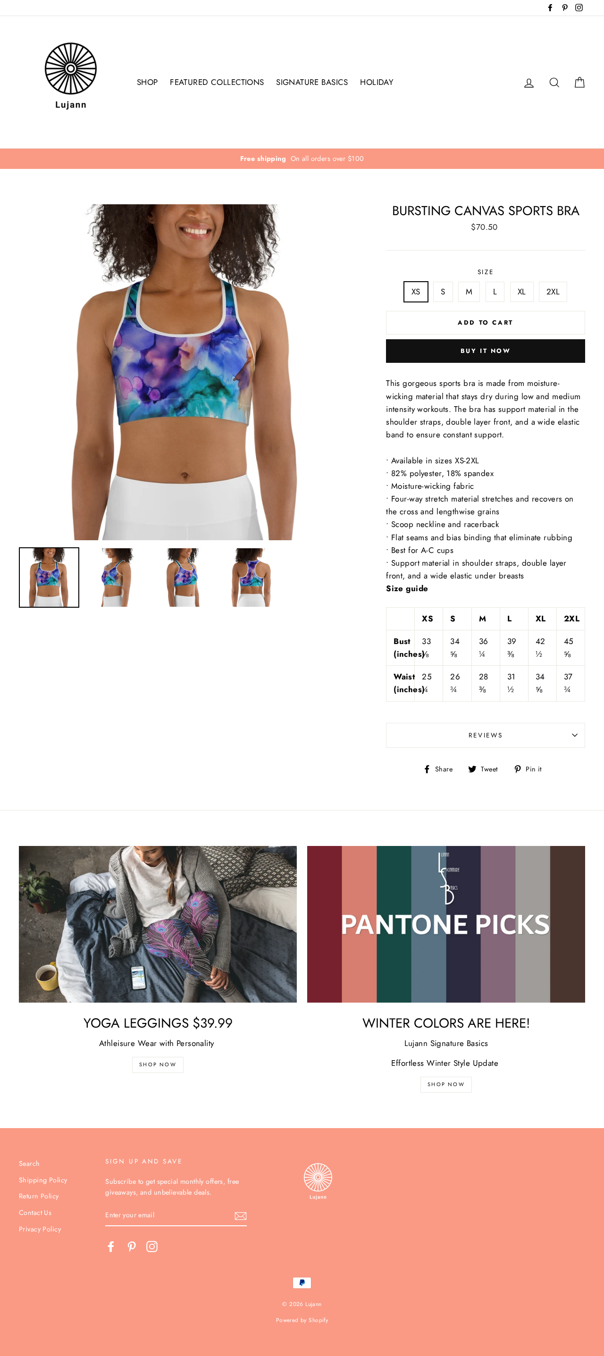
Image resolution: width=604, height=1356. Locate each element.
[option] (302, 158)
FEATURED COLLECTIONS (217, 82)
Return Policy (39, 1196)
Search (29, 1163)
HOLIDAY (377, 82)
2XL (553, 291)
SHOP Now (157, 1064)
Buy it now (486, 350)
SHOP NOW (446, 1084)
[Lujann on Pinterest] (131, 1246)
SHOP (147, 82)
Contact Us (35, 1212)
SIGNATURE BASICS (312, 82)
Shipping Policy (43, 1180)
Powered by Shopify (302, 1320)
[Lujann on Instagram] (152, 1246)
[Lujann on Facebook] (111, 1246)
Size (486, 271)
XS (415, 291)
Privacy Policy (40, 1229)
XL (522, 291)
